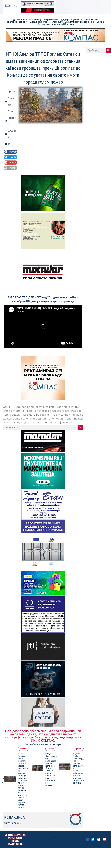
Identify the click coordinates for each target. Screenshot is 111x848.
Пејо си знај (88, 22)
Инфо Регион (51, 19)
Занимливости (73, 22)
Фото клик (57, 22)
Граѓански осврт (16, 22)
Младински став (38, 22)
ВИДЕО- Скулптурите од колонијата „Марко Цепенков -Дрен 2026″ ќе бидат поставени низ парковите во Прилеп (44, 769)
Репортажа (44, 24)
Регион (21, 19)
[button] (10, 152)
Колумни (69, 24)
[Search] (80, 427)
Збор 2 (100, 22)
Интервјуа (57, 24)
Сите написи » (12, 823)
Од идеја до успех (69, 19)
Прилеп (11, 91)
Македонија (35, 19)
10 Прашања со (89, 19)
